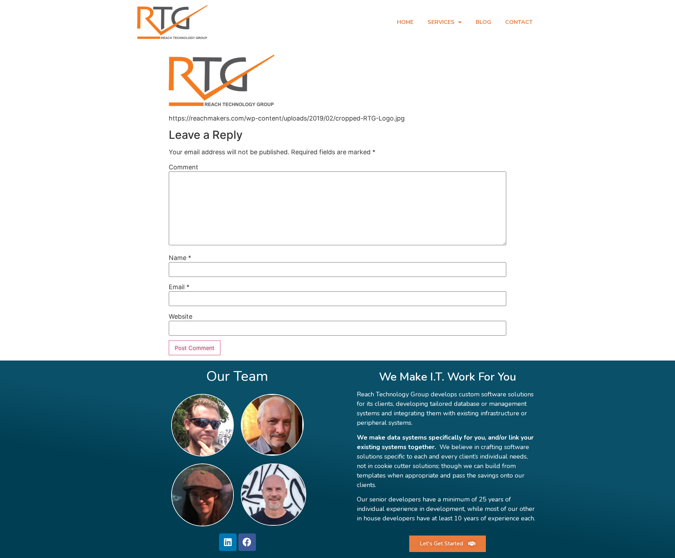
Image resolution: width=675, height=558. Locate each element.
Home (405, 22)
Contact (519, 22)
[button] (447, 544)
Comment (183, 167)
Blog (483, 22)
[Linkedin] (228, 542)
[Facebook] (247, 542)
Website (180, 316)
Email (179, 287)
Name (180, 258)
